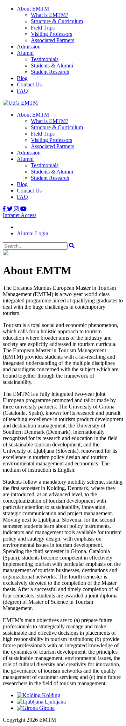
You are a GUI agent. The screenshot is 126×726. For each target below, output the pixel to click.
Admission (29, 47)
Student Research (50, 72)
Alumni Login (32, 233)
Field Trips (43, 28)
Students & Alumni (52, 65)
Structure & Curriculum (57, 21)
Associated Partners (52, 40)
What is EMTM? (49, 15)
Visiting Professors (51, 34)
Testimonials (44, 59)
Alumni (25, 53)
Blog (22, 78)
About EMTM (33, 9)
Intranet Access (19, 215)
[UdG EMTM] (20, 103)
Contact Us (29, 84)
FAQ (22, 91)
